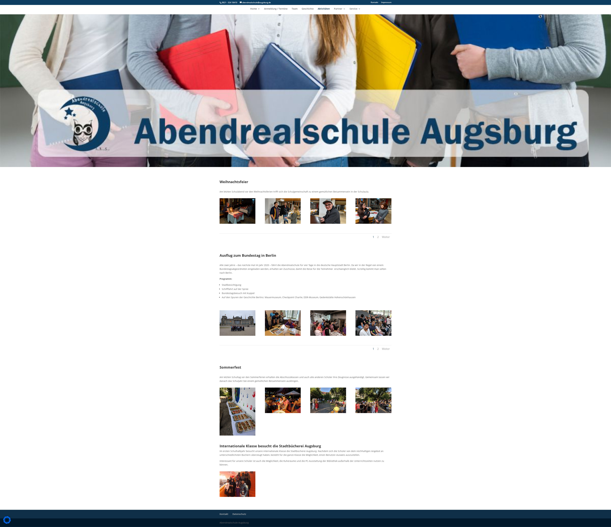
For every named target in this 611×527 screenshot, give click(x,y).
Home (253, 9)
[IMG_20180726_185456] (328, 412)
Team (295, 9)
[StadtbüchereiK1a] (237, 496)
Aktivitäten (324, 9)
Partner (338, 9)
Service (353, 9)
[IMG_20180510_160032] (328, 334)
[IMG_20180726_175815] (237, 434)
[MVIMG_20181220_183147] (373, 222)
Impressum (386, 2)
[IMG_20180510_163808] (283, 334)
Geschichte (308, 9)
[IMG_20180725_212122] (283, 412)
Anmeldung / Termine (276, 9)
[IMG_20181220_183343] (283, 222)
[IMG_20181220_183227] (328, 222)
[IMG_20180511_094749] (373, 334)
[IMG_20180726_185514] (373, 412)
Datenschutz (239, 514)
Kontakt (374, 2)
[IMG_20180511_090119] (237, 334)
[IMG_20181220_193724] (237, 222)
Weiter (386, 237)
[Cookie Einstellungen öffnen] (7, 522)
